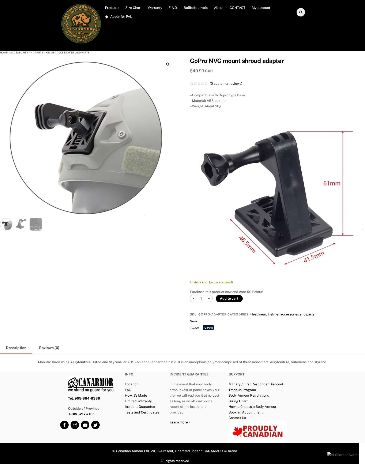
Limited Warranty (138, 401)
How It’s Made (136, 395)
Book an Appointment (246, 412)
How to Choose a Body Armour (252, 407)
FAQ (128, 390)
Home (4, 52)
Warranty (155, 8)
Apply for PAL (120, 17)
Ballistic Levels (196, 8)
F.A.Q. (173, 8)
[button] (168, 64)
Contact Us (237, 418)
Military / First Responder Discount (256, 384)
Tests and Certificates (142, 412)
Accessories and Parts (26, 52)
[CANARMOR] (81, 43)
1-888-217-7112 (81, 414)
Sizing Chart (238, 401)
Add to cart (229, 298)
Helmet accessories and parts (67, 52)
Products (112, 8)
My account (261, 8)
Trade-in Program (242, 390)
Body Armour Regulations (249, 395)
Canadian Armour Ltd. (133, 451)
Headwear (258, 314)
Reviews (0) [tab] (49, 347)
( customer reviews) (226, 84)
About (218, 8)
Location (131, 384)
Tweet (194, 327)
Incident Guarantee (140, 407)
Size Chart (133, 8)
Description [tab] (16, 347)
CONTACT (237, 8)
